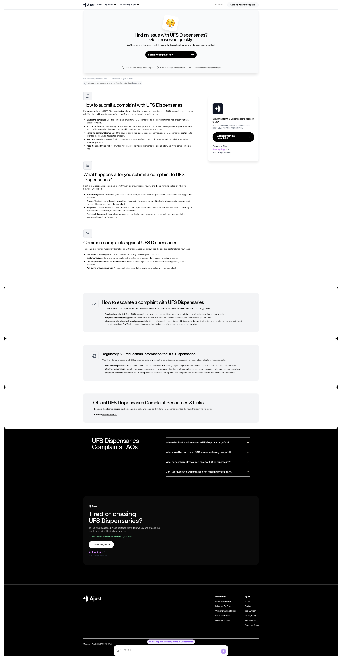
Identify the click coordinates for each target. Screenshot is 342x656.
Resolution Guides (222, 616)
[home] (88, 5)
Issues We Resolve (223, 601)
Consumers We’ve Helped (225, 611)
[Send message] (223, 651)
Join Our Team (250, 611)
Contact (248, 606)
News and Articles (222, 620)
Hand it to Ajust (100, 544)
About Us (218, 4)
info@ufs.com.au (109, 414)
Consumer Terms (252, 625)
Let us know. (136, 83)
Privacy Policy (250, 616)
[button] (106, 4)
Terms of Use (250, 620)
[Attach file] (118, 651)
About (247, 601)
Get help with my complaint (242, 4)
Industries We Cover (223, 606)
